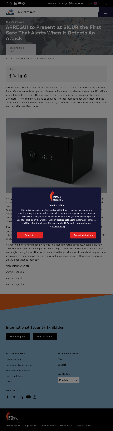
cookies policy (58, 226)
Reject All (30, 235)
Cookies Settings (64, 219)
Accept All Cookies (83, 235)
